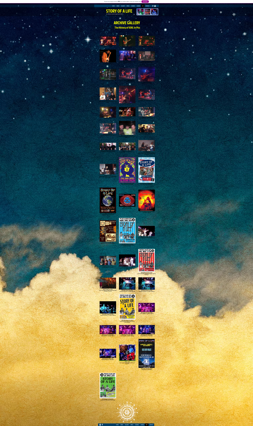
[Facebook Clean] (153, 6)
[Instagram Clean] (155, 6)
